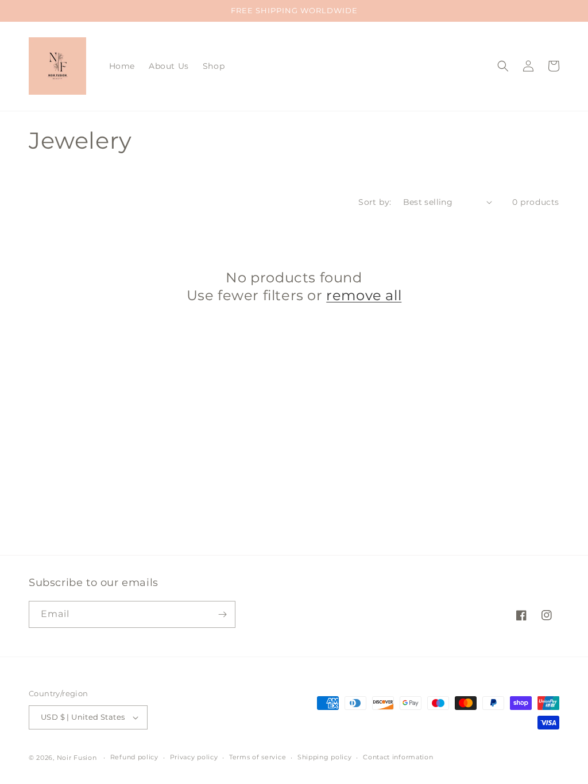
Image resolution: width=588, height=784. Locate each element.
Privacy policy (194, 757)
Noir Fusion (77, 758)
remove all (363, 295)
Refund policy (134, 757)
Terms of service (257, 757)
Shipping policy (324, 757)
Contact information (398, 757)
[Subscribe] (222, 614)
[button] (503, 66)
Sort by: (374, 202)
